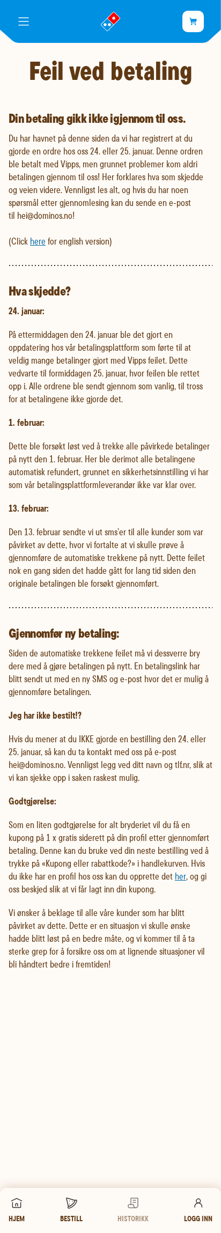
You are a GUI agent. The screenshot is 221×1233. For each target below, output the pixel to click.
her (180, 876)
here (38, 241)
